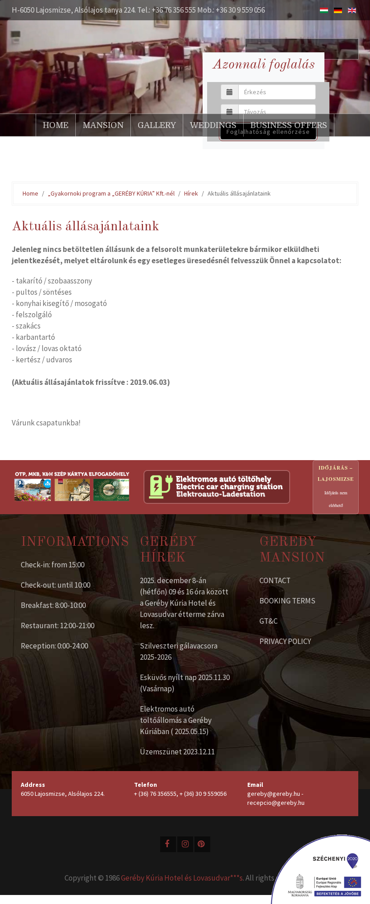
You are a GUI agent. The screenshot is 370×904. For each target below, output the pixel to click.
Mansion (103, 125)
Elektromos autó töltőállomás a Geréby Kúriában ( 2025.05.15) (176, 720)
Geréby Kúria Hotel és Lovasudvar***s (182, 878)
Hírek (191, 193)
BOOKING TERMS (287, 601)
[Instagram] (185, 844)
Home (56, 125)
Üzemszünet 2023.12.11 (177, 752)
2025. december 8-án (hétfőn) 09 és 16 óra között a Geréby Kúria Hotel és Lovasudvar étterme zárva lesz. (184, 602)
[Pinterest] (202, 844)
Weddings (213, 125)
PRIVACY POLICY (285, 641)
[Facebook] (168, 844)
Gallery (157, 125)
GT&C (268, 621)
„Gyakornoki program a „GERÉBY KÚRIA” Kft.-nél (111, 193)
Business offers (288, 125)
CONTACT (275, 580)
